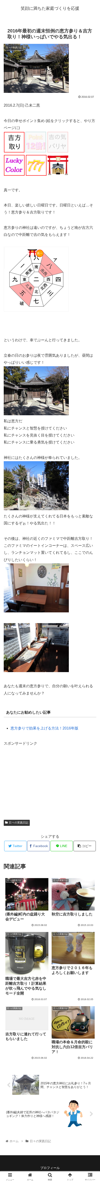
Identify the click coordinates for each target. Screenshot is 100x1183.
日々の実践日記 (18, 822)
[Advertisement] (38, 776)
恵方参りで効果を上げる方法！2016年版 (44, 728)
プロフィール (50, 1168)
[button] (90, 690)
